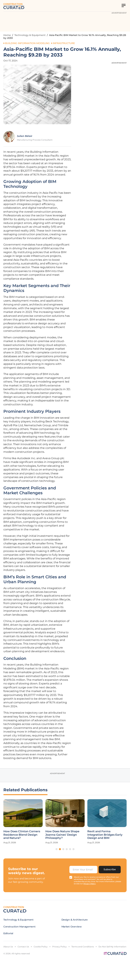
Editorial (8, 933)
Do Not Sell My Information (112, 946)
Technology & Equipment (30, 35)
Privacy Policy (59, 946)
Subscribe (110, 869)
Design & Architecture (74, 919)
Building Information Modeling (27, 43)
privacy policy (89, 884)
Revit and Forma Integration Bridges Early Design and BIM (104, 834)
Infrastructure (64, 43)
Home (7, 35)
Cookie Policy (41, 946)
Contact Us (23, 946)
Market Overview (71, 926)
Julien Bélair (24, 136)
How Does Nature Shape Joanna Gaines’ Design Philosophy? (62, 834)
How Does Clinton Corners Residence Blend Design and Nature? (21, 834)
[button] (57, 849)
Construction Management (19, 926)
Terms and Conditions (82, 946)
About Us (8, 946)
